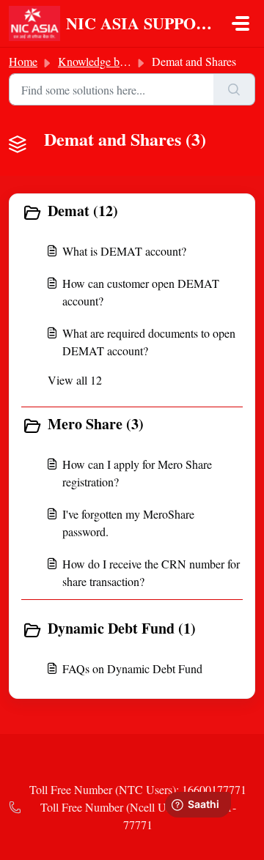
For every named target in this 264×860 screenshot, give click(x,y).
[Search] (234, 89)
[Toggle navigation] (240, 23)
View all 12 (75, 380)
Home (23, 61)
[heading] (132, 212)
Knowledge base (96, 61)
